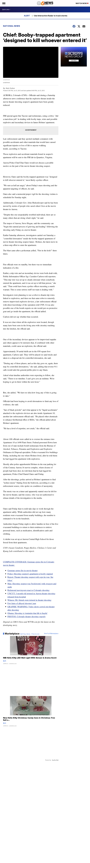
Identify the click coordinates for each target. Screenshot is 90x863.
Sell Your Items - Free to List (29, 634)
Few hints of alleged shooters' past (21, 603)
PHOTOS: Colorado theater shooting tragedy (26, 616)
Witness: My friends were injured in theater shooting (29, 600)
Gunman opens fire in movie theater (22, 570)
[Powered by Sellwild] (55, 760)
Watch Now (81, 3)
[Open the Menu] (4, 3)
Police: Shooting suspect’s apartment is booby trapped (30, 573)
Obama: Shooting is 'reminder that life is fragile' (27, 613)
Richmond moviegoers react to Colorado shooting (28, 590)
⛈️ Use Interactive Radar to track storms (49, 16)
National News (11, 26)
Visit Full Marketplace (51, 633)
